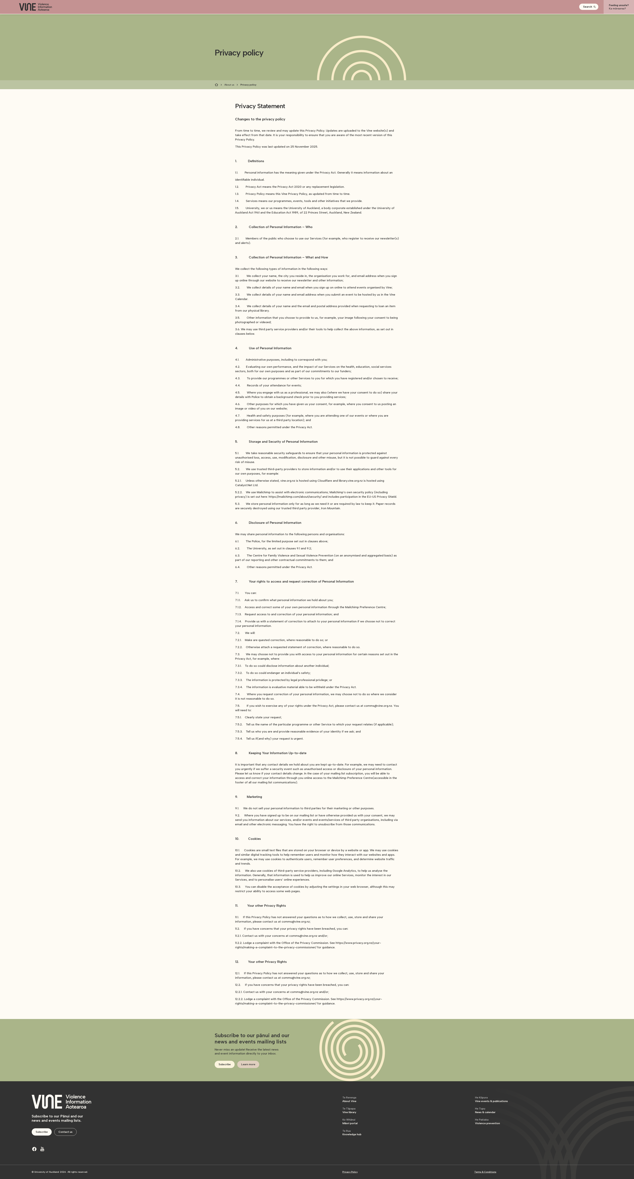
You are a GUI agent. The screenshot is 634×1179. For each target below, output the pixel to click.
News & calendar (485, 1110)
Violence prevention (487, 1121)
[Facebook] (34, 1149)
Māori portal (350, 1121)
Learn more (248, 1064)
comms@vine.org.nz (304, 992)
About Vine (349, 1099)
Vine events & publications (491, 1099)
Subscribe (225, 1064)
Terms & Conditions (485, 1172)
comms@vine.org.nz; (296, 978)
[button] (588, 7)
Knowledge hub (351, 1132)
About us (229, 84)
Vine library (349, 1110)
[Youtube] (42, 1149)
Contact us (65, 1131)
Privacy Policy (350, 1172)
